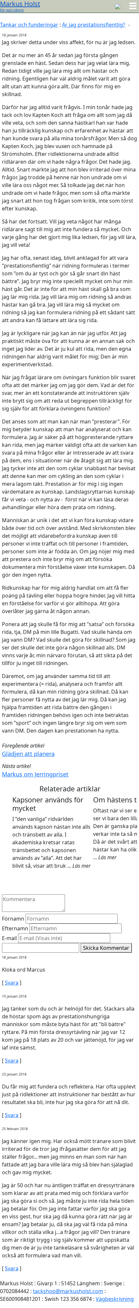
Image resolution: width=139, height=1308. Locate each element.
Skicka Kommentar (106, 947)
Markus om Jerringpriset (35, 774)
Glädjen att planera (28, 754)
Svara (11, 982)
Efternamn (15, 928)
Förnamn (13, 918)
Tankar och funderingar (29, 24)
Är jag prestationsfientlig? (93, 24)
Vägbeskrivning (115, 1298)
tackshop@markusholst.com (68, 1291)
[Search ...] (118, 6)
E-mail (9, 938)
